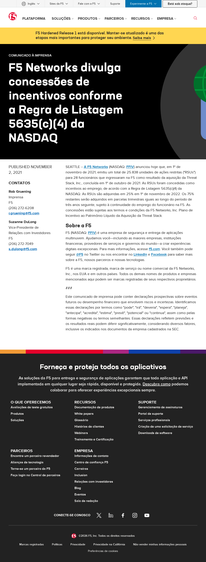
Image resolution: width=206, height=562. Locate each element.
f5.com (154, 249)
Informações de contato (91, 456)
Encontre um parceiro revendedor (35, 456)
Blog (77, 488)
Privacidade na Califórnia (109, 544)
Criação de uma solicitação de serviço (165, 427)
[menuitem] (30, 3)
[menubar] (103, 3)
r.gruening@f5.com (24, 213)
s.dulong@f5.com (23, 249)
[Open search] (195, 18)
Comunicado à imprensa (30, 55)
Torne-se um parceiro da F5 (30, 469)
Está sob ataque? (180, 4)
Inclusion (80, 475)
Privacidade (77, 544)
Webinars (81, 433)
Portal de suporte (150, 414)
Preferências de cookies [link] (103, 551)
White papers (84, 414)
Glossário (81, 420)
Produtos (17, 414)
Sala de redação (86, 501)
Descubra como (157, 384)
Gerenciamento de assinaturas (160, 407)
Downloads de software (155, 433)
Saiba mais (142, 38)
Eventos (80, 494)
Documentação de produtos (94, 407)
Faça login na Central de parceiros (35, 475)
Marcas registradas (31, 544)
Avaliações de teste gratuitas (32, 407)
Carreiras (81, 469)
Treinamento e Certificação (93, 439)
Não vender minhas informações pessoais (160, 544)
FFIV (130, 167)
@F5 (79, 254)
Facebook (159, 254)
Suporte (115, 3)
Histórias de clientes (89, 427)
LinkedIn (140, 254)
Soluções (17, 420)
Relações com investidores (93, 482)
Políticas (57, 544)
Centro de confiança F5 (91, 462)
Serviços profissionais (154, 420)
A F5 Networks (96, 167)
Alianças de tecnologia (27, 462)
